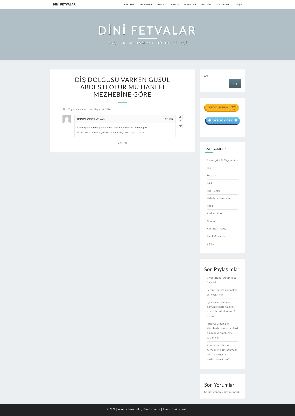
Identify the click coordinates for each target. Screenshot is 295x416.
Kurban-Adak (214, 213)
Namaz (211, 221)
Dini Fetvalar (64, 4)
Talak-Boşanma (216, 236)
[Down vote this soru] (180, 126)
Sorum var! (222, 4)
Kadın (210, 205)
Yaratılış (189, 4)
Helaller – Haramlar (218, 198)
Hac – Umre (213, 190)
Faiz (209, 168)
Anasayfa (129, 4)
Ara (206, 76)
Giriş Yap (122, 142)
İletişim (238, 4)
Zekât (210, 243)
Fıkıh (159, 4)
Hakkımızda (146, 4)
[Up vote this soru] (180, 117)
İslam (173, 4)
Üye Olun (206, 4)
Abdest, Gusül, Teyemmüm (222, 160)
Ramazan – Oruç (216, 228)
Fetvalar (212, 175)
